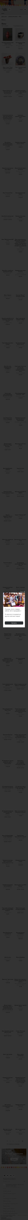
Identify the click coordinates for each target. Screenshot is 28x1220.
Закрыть (22, 591)
